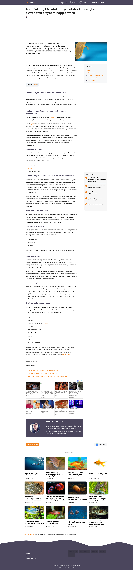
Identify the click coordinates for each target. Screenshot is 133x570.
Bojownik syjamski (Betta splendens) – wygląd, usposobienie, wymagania (55, 498)
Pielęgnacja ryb (92, 78)
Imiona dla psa (73, 551)
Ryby (88, 70)
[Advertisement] (66, 30)
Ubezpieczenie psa (31, 558)
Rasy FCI (94, 551)
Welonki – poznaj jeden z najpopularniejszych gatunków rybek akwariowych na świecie (76, 474)
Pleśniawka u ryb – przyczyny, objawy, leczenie (77, 498)
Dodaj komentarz (32, 444)
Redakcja (55, 565)
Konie (84, 2)
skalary (30, 168)
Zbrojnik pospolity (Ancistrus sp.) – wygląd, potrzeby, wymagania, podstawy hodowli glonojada (98, 498)
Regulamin (66, 565)
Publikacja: (45, 17)
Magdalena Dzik (32, 17)
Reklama (61, 565)
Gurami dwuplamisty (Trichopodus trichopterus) (34, 522)
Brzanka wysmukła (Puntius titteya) (53, 522)
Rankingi (28, 556)
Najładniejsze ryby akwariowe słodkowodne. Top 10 (76, 522)
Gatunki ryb (92, 73)
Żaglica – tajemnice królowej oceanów (31, 474)
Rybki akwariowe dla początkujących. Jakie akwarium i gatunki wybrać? (97, 179)
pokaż (35, 84)
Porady (28, 553)
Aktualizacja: (62, 17)
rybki (32, 124)
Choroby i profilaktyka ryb (96, 75)
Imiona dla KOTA (84, 551)
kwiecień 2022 (34, 358)
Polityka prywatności (75, 565)
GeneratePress (72, 567)
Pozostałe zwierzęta (97, 2)
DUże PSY (71, 555)
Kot (75, 2)
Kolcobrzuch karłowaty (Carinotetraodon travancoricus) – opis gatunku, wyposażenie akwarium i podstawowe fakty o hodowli (97, 522)
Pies (66, 2)
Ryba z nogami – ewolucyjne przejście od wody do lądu (54, 474)
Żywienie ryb (91, 80)
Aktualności (29, 551)
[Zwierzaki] (30, 2)
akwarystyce (66, 354)
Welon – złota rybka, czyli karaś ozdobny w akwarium (98, 474)
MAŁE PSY (102, 551)
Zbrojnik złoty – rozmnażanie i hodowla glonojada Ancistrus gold (33, 498)
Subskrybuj (102, 444)
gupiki (46, 323)
